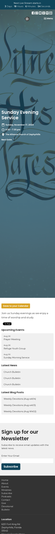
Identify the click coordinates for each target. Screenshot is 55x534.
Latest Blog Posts (12, 392)
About (4, 483)
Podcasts (6, 496)
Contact (5, 500)
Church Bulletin (12, 372)
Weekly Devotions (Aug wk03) (20, 405)
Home (4, 480)
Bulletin (5, 509)
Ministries (6, 490)
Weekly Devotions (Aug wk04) (20, 398)
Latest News (9, 365)
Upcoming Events (12, 330)
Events (5, 486)
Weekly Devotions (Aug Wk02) (20, 411)
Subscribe (11, 467)
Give (3, 503)
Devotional (7, 506)
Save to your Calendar (15, 305)
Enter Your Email (10, 455)
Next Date (6, 139)
